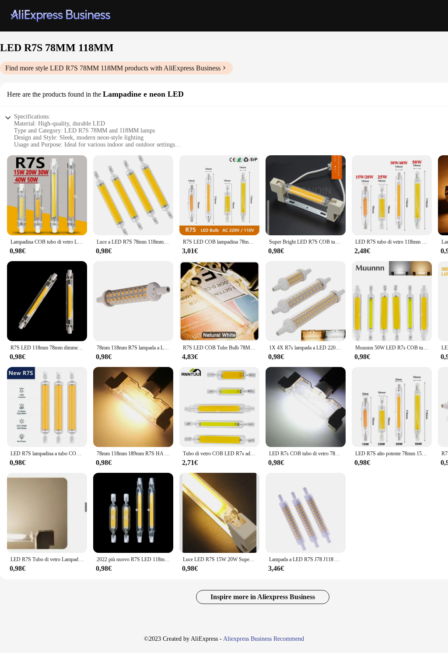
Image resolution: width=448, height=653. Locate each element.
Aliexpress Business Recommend (263, 639)
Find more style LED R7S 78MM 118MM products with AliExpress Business (112, 68)
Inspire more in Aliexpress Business (262, 597)
